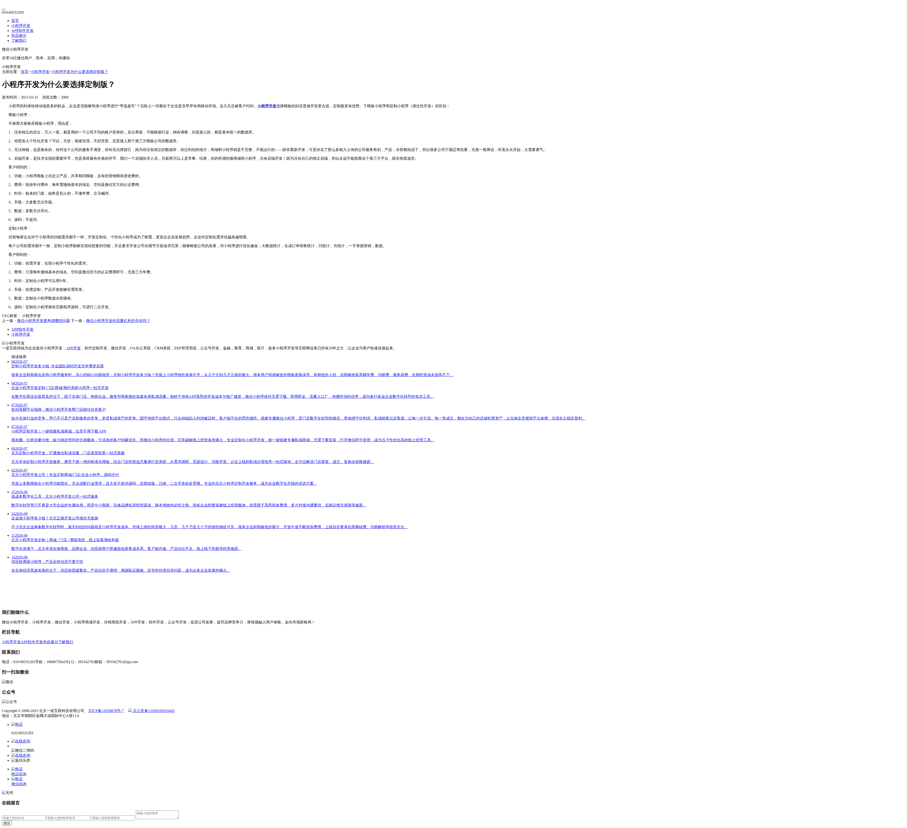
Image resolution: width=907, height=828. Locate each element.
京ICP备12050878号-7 (106, 711)
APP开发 (73, 348)
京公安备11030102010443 (153, 711)
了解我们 (18, 41)
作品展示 (18, 36)
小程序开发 (20, 26)
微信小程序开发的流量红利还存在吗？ (118, 321)
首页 (15, 21)
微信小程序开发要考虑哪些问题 (43, 321)
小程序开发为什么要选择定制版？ (79, 72)
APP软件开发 (22, 31)
